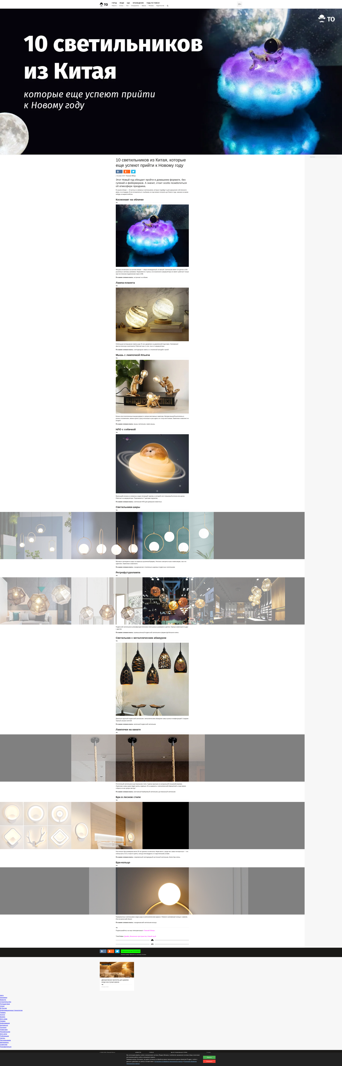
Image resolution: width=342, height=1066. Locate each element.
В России (3, 1008)
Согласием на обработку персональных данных (169, 1061)
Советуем (3, 1045)
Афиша (144, 5)
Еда (128, 3)
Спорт (2, 1006)
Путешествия (5, 1004)
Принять (209, 1057)
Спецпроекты (135, 5)
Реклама (151, 5)
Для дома (3, 1019)
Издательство (160, 5)
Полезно (3, 1027)
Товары (3, 1012)
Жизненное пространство (138, 936)
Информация (5, 1023)
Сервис (3, 1021)
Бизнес (2, 1017)
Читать (2, 1038)
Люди (122, 3)
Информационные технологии (11, 1010)
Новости (114, 5)
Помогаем (3, 1030)
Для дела (3, 1034)
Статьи (121, 5)
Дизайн (126, 936)
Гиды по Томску (153, 3)
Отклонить (209, 1061)
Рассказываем (5, 1040)
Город (114, 3)
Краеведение (138, 3)
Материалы (4, 1042)
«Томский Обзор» (149, 930)
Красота (3, 1000)
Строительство (5, 1002)
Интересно (4, 1025)
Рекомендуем (5, 1032)
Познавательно (5, 1047)
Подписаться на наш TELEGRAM (131, 951)
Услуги (2, 1015)
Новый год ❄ (151, 936)
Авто (2, 995)
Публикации (4, 1036)
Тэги (127, 5)
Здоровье (3, 997)
